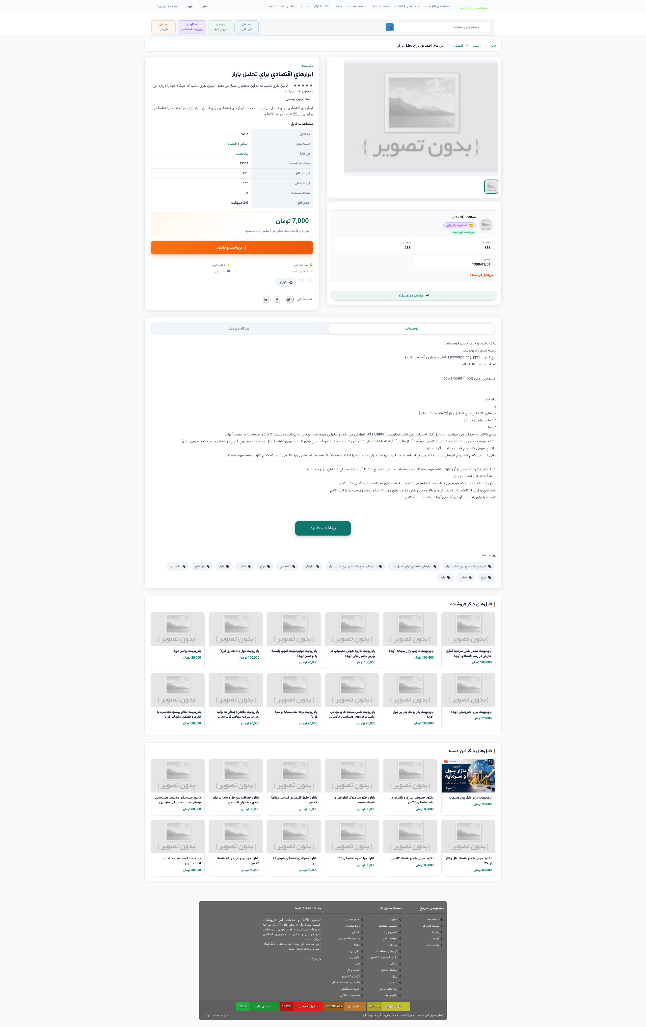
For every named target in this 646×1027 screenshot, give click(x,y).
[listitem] (491, 187)
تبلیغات (270, 6)
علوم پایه (354, 957)
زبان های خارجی (388, 989)
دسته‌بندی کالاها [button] (407, 6)
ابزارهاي (309, 566)
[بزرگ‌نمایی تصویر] (421, 118)
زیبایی (393, 982)
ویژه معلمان (352, 926)
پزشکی (393, 963)
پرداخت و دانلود (232, 248)
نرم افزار (392, 945)
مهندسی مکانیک (388, 926)
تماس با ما (288, 6)
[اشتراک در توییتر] (289, 299)
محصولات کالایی (350, 995)
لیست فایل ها (431, 926)
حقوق (394, 919)
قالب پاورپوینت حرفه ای (346, 982)
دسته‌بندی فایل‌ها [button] (437, 6)
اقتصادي (285, 566)
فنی (357, 963)
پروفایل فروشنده (481, 275)
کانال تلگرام (321, 6)
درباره (304, 6)
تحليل (242, 566)
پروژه (394, 976)
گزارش (283, 282)
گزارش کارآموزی (351, 976)
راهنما (338, 6)
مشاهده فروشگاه (411, 295)
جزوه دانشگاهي (350, 989)
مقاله (357, 945)
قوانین (435, 938)
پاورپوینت (242, 153)
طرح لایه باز (353, 919)
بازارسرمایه (391, 995)
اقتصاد (458, 45)
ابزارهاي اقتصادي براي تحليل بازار (466, 566)
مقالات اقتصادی (464, 217)
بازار (221, 566)
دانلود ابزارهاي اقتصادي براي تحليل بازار (353, 566)
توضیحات (411, 328)
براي (262, 566)
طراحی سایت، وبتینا (216, 1015)
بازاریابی (355, 951)
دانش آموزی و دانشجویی (382, 957)
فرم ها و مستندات (386, 951)
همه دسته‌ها (380, 6)
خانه (493, 45)
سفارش (192, 27)
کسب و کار (353, 970)
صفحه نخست (357, 6)
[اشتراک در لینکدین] (266, 299)
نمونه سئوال (390, 938)
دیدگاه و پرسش (239, 328)
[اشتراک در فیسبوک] (278, 299)
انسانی (476, 45)
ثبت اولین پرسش (298, 99)
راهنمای (246, 27)
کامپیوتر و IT (390, 932)
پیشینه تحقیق (389, 970)
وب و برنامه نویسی (349, 938)
